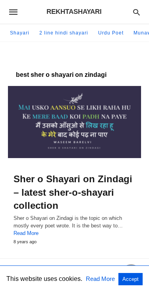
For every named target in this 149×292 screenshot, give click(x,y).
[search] (136, 12)
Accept (130, 279)
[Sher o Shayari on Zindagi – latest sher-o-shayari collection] (74, 122)
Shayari (19, 33)
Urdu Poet (111, 33)
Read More (26, 233)
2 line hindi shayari (63, 33)
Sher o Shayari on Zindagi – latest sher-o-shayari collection (73, 192)
